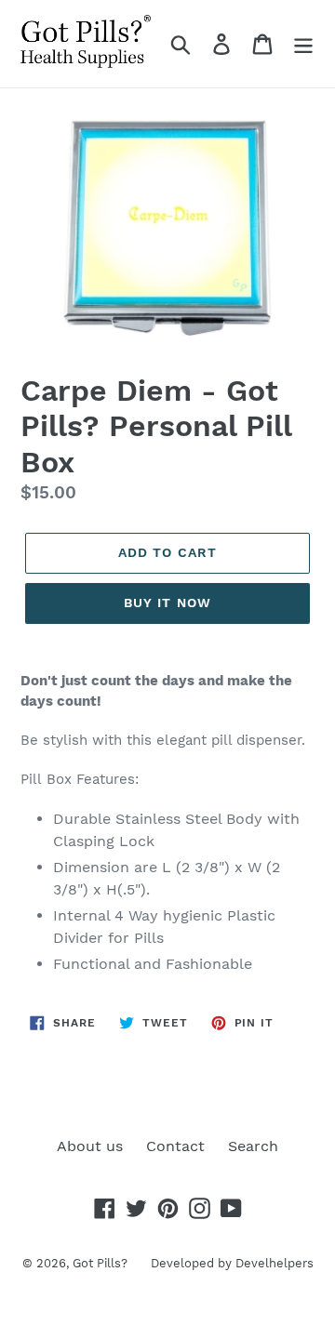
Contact (175, 1146)
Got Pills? (100, 1263)
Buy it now (167, 602)
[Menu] (303, 44)
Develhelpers (274, 1263)
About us (90, 1146)
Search (253, 1146)
